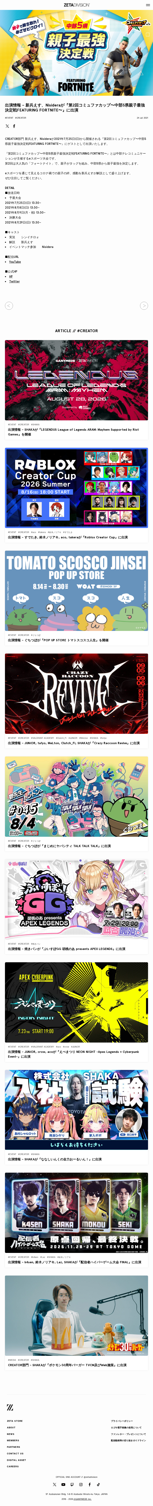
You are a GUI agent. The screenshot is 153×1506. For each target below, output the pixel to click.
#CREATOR (20, 118)
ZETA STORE (15, 1421)
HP (11, 276)
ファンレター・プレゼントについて (128, 1434)
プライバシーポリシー (122, 1421)
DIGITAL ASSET (16, 1460)
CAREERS (13, 1467)
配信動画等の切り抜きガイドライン (128, 1441)
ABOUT (11, 1428)
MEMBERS (13, 1441)
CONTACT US (15, 1454)
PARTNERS (13, 1447)
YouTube (15, 262)
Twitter (14, 281)
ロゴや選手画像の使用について (126, 1428)
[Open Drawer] (148, 5)
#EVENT (9, 118)
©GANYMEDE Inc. (83, 1499)
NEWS (10, 1434)
